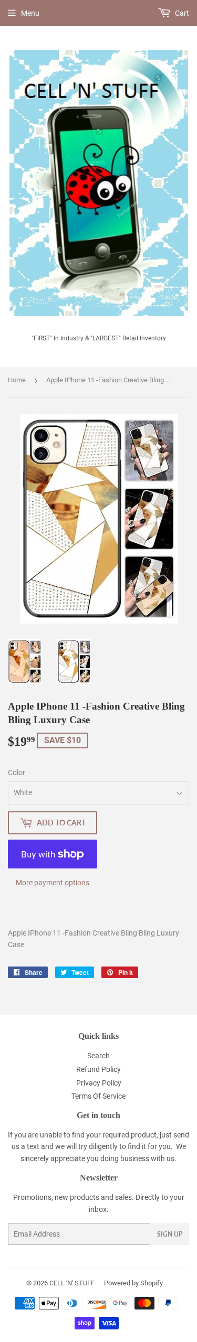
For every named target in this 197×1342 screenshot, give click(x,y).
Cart (181, 13)
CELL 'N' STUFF (72, 1283)
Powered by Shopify (133, 1283)
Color (16, 772)
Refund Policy (98, 1069)
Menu (30, 13)
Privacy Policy (98, 1083)
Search (98, 1055)
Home (17, 380)
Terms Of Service (98, 1096)
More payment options (52, 882)
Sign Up (169, 1234)
